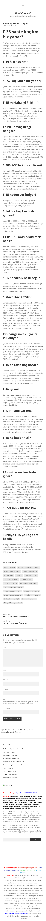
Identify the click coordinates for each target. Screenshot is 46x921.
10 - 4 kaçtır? (7, 708)
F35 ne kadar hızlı (26, 579)
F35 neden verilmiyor (10, 583)
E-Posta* (5, 680)
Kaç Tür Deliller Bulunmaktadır (16, 616)
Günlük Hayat (23, 13)
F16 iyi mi (19, 575)
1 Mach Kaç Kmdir (9, 568)
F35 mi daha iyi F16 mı (10, 579)
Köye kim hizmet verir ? (10, 774)
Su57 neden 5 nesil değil (11, 599)
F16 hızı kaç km (8, 575)
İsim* (4, 670)
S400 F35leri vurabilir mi (31, 591)
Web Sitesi (6, 689)
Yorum (5, 647)
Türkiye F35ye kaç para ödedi (13, 603)
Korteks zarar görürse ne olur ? (12, 765)
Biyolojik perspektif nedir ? (11, 755)
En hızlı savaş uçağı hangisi (12, 571)
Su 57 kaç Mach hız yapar (32, 595)
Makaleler (12, 562)
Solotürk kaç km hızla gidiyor (12, 595)
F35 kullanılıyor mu (31, 575)
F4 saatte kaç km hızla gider (12, 591)
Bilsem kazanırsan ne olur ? (11, 777)
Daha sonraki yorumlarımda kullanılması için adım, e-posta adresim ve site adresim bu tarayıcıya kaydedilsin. (20, 702)
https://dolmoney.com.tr (9, 729)
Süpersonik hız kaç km (28, 599)
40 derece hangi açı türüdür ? (11, 758)
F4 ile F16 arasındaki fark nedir (13, 587)
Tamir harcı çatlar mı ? (9, 768)
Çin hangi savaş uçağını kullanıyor (28, 568)
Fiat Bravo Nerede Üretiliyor (15, 623)
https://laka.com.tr (7, 732)
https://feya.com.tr (27, 729)
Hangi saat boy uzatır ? (10, 752)
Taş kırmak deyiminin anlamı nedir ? (13, 749)
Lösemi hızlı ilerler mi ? (9, 771)
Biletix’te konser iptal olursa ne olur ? (14, 762)
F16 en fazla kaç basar (30, 571)
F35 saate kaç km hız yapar (28, 583)
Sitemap (18, 732)
